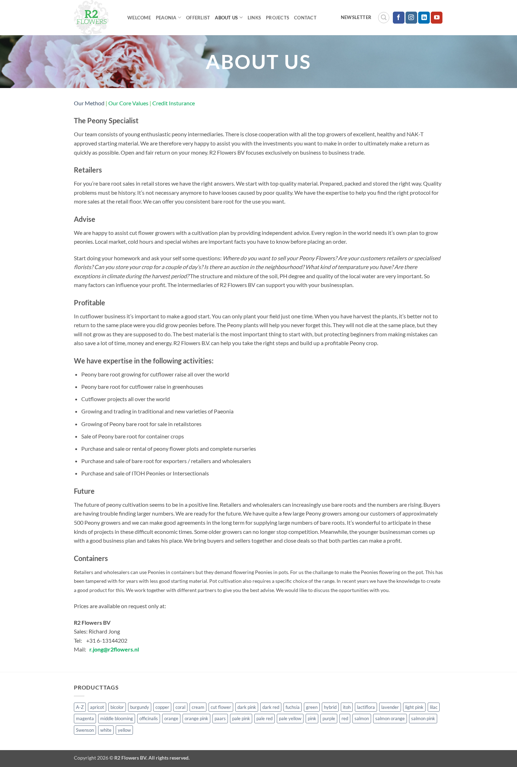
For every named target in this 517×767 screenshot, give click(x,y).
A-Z (80, 707)
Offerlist (198, 17)
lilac (434, 707)
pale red (264, 718)
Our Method (89, 103)
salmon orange (390, 718)
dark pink (246, 707)
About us (226, 17)
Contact (305, 17)
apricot (97, 707)
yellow (124, 730)
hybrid (330, 707)
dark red (270, 707)
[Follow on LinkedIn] (424, 18)
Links (254, 17)
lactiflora (366, 707)
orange (171, 718)
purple (329, 718)
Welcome (139, 17)
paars (220, 718)
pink (312, 718)
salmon (362, 718)
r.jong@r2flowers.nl (114, 649)
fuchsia (293, 707)
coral (180, 707)
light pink (414, 707)
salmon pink (423, 718)
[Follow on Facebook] (398, 18)
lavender (390, 707)
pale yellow (290, 718)
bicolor (117, 707)
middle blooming (116, 718)
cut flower (221, 707)
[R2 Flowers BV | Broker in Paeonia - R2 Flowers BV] (95, 17)
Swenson (85, 730)
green (312, 707)
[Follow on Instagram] (411, 18)
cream (198, 707)
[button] (383, 17)
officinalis (148, 718)
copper (162, 707)
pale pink (241, 718)
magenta (85, 718)
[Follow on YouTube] (436, 18)
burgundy (139, 707)
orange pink (196, 718)
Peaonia (166, 17)
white (105, 730)
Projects (277, 17)
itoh (347, 707)
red (345, 718)
